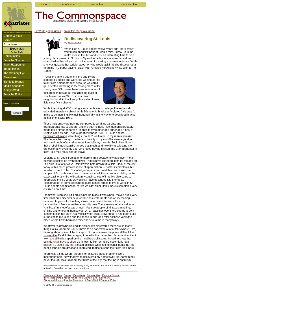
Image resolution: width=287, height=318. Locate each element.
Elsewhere (10, 77)
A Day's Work (12, 90)
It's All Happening (14, 64)
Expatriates (79, 275)
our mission (68, 4)
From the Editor (13, 94)
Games (8, 40)
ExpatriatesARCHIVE (17, 50)
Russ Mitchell (74, 42)
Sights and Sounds (53, 280)
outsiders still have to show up (61, 241)
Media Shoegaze (14, 86)
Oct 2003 (40, 31)
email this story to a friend (79, 31)
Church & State (13, 35)
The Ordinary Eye (14, 73)
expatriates (54, 31)
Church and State (52, 275)
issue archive (129, 4)
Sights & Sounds (14, 81)
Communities (12, 56)
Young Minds (12, 68)
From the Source (14, 60)
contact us (97, 4)
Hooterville (50, 235)
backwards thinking (55, 136)
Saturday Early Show (85, 265)
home (43, 4)
